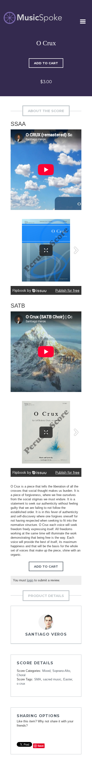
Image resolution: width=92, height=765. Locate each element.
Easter (67, 679)
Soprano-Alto (61, 671)
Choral (21, 675)
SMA (37, 679)
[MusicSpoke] (33, 18)
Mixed (46, 671)
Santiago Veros (46, 634)
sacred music (52, 679)
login (30, 580)
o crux (21, 683)
